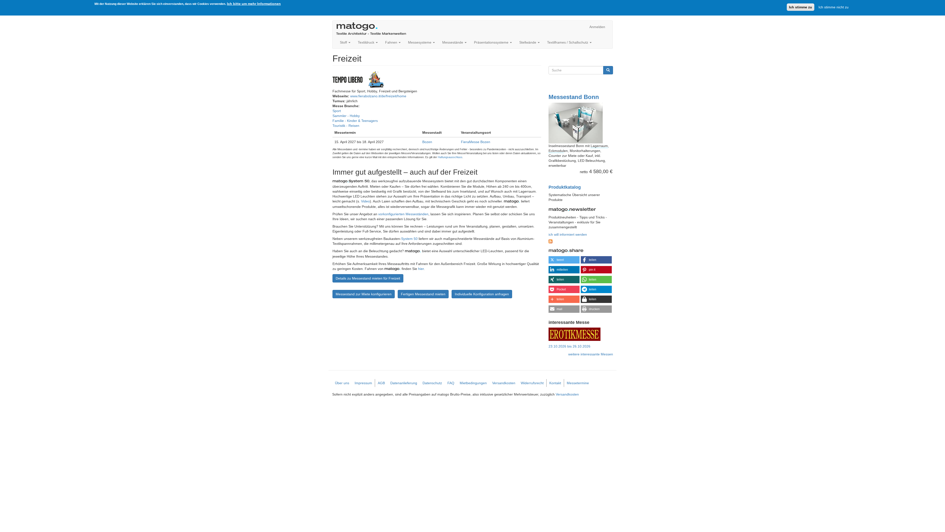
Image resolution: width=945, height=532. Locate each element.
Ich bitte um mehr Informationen (254, 4)
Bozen (427, 142)
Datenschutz (432, 383)
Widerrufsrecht (532, 383)
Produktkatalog (565, 187)
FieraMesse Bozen (475, 142)
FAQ (450, 383)
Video (365, 201)
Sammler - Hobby (346, 116)
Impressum (363, 383)
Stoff (344, 42)
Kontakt (555, 383)
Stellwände (528, 42)
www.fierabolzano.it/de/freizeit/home (378, 96)
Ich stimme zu (800, 7)
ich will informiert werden (568, 234)
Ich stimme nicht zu (834, 7)
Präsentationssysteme (491, 42)
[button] (564, 260)
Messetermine (578, 383)
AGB (381, 383)
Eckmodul (556, 151)
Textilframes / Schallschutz (568, 42)
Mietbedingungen (473, 383)
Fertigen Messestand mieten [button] (423, 294)
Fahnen (391, 42)
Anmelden (597, 27)
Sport (336, 111)
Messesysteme (420, 42)
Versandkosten (503, 383)
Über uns (342, 383)
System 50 (409, 239)
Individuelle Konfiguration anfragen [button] (482, 294)
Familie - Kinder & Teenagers (355, 121)
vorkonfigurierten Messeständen (403, 214)
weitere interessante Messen (590, 354)
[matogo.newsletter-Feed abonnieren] (581, 241)
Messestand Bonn (574, 97)
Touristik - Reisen (345, 126)
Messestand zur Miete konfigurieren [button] (364, 294)
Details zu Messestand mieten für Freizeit (368, 278)
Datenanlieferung (403, 383)
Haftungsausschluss (450, 157)
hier (421, 269)
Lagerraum (599, 146)
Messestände (453, 42)
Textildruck (366, 42)
